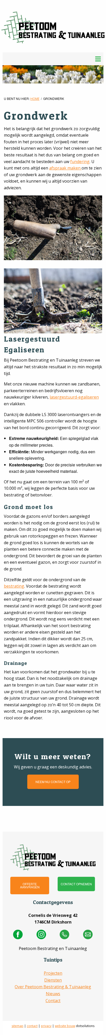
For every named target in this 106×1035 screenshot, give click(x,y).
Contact (53, 1000)
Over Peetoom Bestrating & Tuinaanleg (53, 987)
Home (34, 99)
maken (74, 168)
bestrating (14, 586)
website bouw (65, 1026)
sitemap (17, 1026)
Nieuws (53, 993)
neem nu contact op (53, 781)
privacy (46, 1026)
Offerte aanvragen (30, 885)
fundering (80, 161)
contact (32, 1026)
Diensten (53, 980)
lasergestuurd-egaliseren (74, 397)
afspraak (58, 168)
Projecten (53, 973)
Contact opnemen (76, 884)
